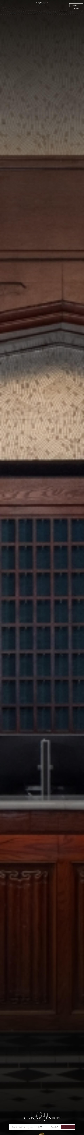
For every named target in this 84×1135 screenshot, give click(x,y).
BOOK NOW (76, 5)
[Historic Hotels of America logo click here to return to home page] (42, 4)
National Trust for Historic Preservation (9, 7)
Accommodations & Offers (34, 13)
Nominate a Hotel (22, 7)
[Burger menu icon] (2, 5)
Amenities (48, 13)
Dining (56, 13)
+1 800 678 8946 (76, 8)
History (20, 13)
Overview (13, 13)
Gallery (71, 13)
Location (63, 13)
